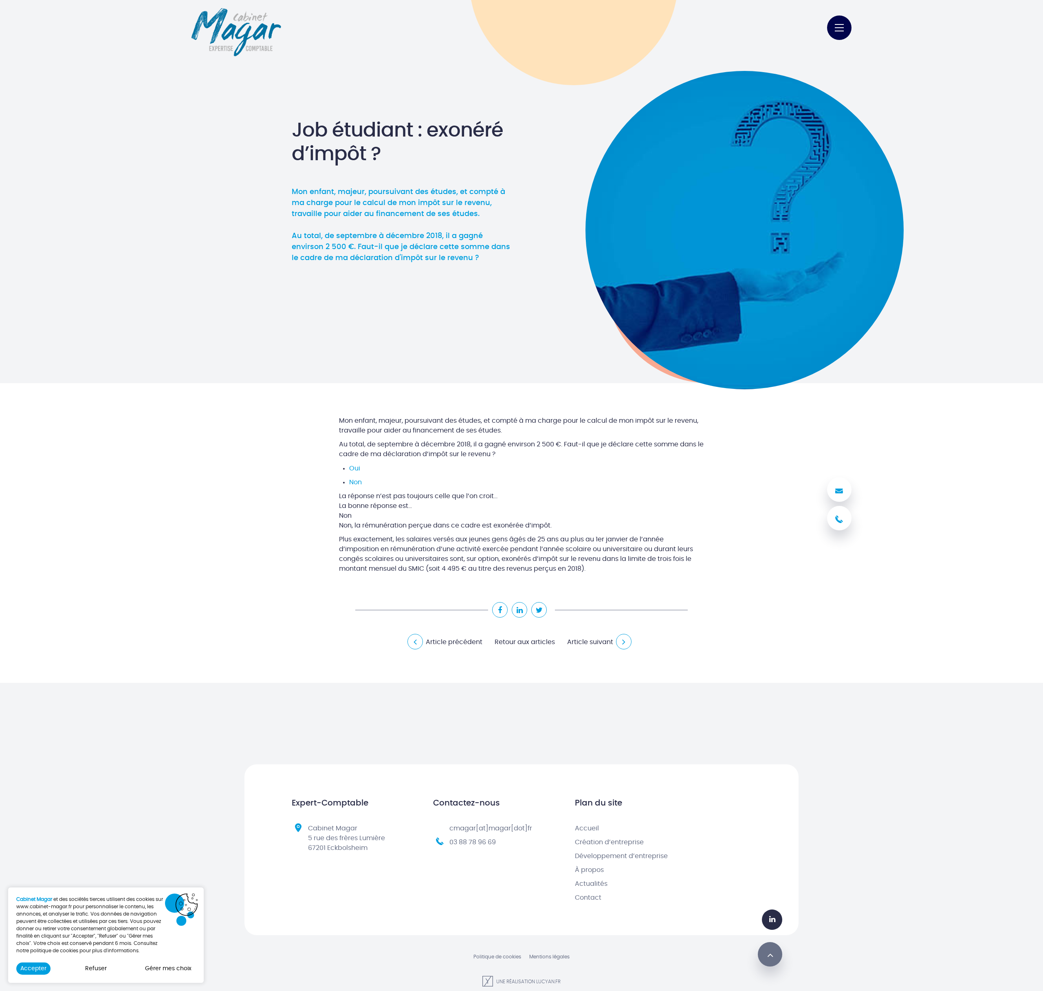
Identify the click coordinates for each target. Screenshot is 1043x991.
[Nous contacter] (839, 489)
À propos (589, 870)
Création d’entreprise (609, 842)
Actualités (591, 884)
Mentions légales (549, 956)
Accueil (587, 828)
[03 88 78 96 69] (839, 518)
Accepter (33, 968)
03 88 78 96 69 (472, 842)
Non (355, 482)
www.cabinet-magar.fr (44, 906)
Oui (354, 468)
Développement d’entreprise (621, 856)
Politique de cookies (497, 956)
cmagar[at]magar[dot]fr (490, 828)
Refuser (96, 968)
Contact (588, 897)
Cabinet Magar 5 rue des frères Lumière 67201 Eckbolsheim (346, 838)
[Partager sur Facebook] (500, 610)
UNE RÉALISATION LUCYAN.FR (528, 981)
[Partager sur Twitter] (539, 610)
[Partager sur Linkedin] (519, 610)
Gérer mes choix (168, 968)
